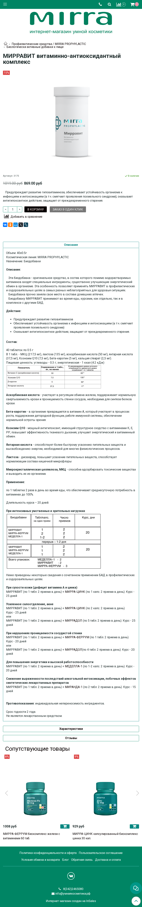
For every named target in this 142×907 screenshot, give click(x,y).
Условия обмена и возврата (40, 860)
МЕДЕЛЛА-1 (73, 666)
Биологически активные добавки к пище (35, 47)
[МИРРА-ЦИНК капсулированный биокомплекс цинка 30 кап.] (105, 788)
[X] (20, 224)
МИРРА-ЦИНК (75, 592)
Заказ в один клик (68, 209)
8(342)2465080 (72, 889)
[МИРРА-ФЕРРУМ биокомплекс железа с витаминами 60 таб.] (36, 788)
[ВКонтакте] (5, 224)
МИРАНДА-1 (73, 687)
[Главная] (5, 44)
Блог (65, 860)
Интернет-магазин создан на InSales (71, 901)
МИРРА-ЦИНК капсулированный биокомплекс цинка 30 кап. (105, 836)
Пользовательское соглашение (101, 853)
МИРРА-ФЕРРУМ (77, 637)
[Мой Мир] (15, 224)
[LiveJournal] (26, 224)
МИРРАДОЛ (73, 620)
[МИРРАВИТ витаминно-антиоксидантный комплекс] (71, 121)
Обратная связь (82, 860)
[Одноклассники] (10, 224)
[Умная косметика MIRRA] (71, 22)
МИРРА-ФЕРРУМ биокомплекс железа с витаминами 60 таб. (31, 836)
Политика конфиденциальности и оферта (48, 853)
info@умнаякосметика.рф (72, 893)
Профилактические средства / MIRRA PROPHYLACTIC (49, 44)
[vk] (71, 876)
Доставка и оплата (108, 860)
